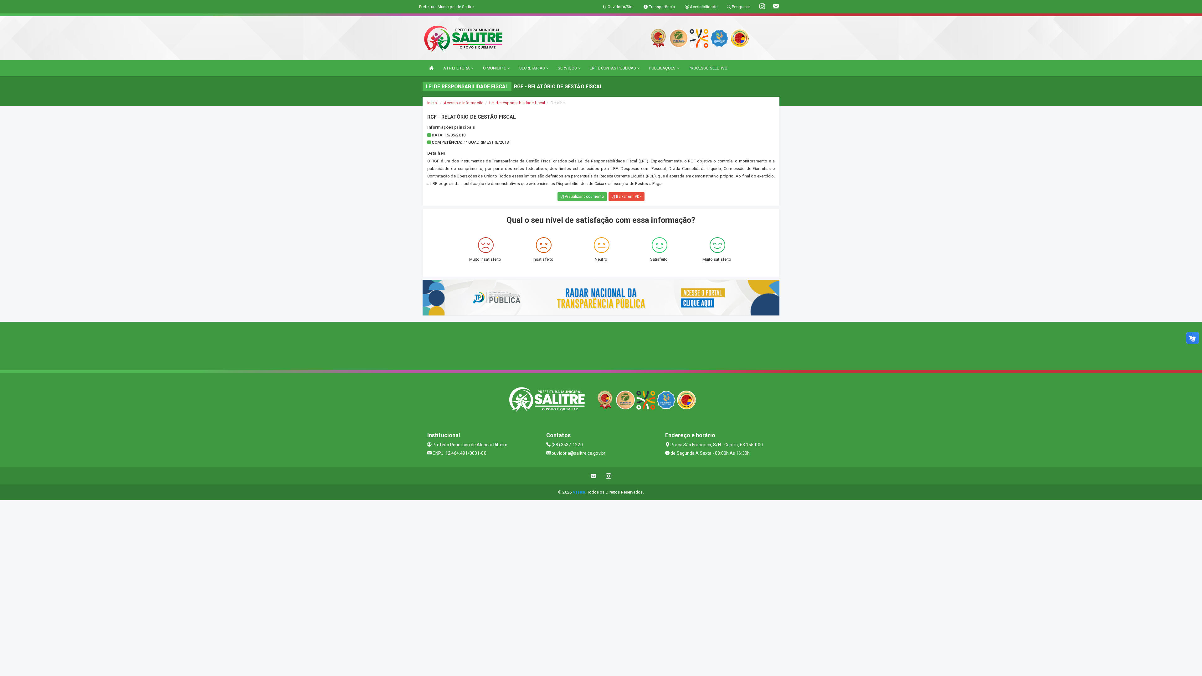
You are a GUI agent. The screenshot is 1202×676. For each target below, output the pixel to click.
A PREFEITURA (457, 68)
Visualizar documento (584, 196)
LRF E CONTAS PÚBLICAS (613, 68)
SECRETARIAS (532, 68)
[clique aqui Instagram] (608, 475)
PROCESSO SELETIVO (708, 68)
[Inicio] (431, 68)
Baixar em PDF (628, 196)
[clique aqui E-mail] (593, 475)
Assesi (579, 492)
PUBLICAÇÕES (662, 68)
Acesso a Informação (464, 102)
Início (432, 102)
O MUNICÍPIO (495, 68)
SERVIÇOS (568, 68)
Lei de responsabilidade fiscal (517, 102)
